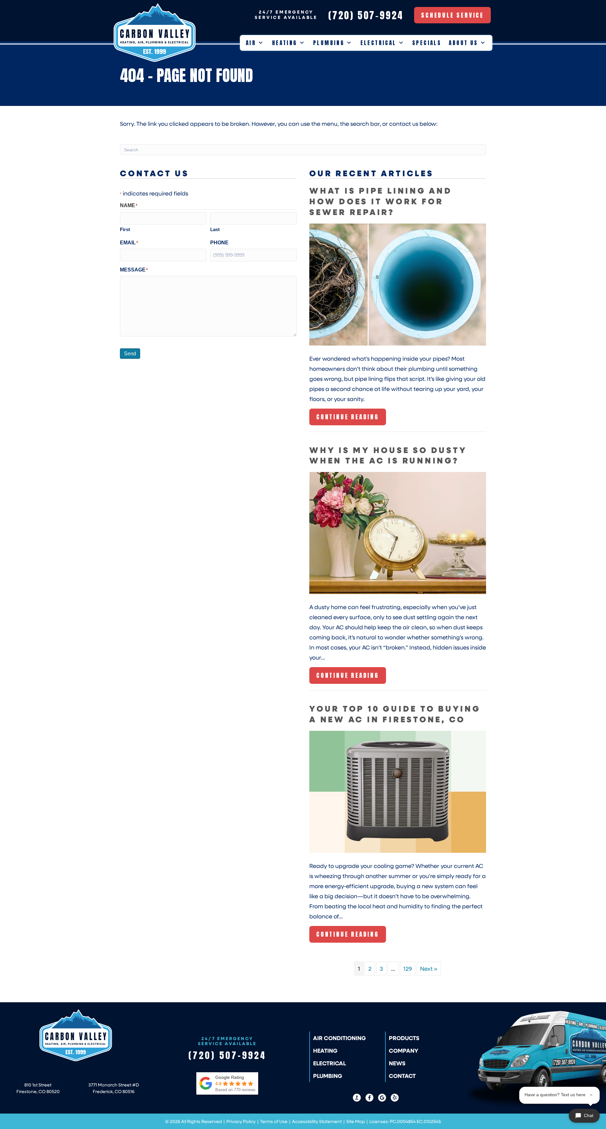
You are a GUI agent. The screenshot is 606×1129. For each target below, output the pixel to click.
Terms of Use (274, 1121)
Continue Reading (347, 418)
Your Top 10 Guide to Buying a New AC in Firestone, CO (395, 713)
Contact (402, 1076)
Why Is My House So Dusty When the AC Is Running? (388, 455)
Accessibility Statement (317, 1121)
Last (215, 229)
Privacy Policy (241, 1121)
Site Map (355, 1121)
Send (130, 353)
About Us (463, 43)
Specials (426, 43)
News (397, 1063)
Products (404, 1038)
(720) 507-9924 (227, 1055)
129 (407, 968)
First (125, 229)
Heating (284, 43)
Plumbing (328, 43)
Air (251, 43)
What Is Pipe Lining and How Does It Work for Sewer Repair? (380, 201)
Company (403, 1050)
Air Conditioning (339, 1038)
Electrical (378, 43)
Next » (428, 968)
